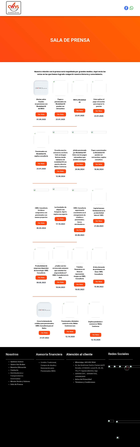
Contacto (14, 370)
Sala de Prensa (16, 384)
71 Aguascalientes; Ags (88, 371)
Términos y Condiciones (85, 382)
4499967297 (80, 374)
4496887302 (92, 374)
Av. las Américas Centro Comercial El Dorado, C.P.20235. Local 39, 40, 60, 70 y (90, 368)
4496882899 (80, 376)
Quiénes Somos (17, 362)
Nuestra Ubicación (18, 367)
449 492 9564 (90, 362)
